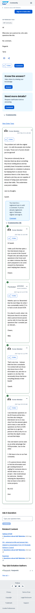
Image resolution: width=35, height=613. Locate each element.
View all (5, 575)
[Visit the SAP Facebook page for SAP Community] (12, 586)
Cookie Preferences (8, 608)
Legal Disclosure (26, 597)
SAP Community (7, 23)
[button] (3, 65)
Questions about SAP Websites (12, 7)
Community (14, 3)
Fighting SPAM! (7, 534)
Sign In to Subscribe (23, 11)
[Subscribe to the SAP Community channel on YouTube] (19, 586)
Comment (19, 66)
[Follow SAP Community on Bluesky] (16, 586)
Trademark (8, 603)
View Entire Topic (8, 123)
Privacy (9, 592)
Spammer (5, 556)
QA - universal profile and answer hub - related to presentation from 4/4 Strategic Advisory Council (16, 544)
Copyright (9, 597)
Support (26, 603)
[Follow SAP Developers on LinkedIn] (23, 586)
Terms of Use (26, 592)
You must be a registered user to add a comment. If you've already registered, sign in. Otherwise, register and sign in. (17, 209)
